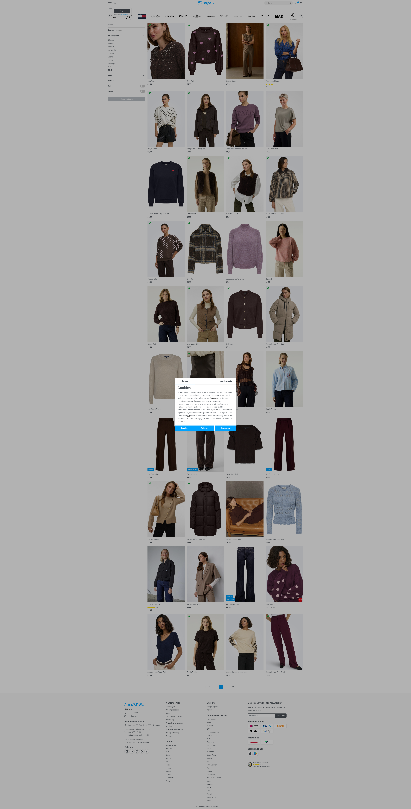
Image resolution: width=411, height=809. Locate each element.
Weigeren (204, 428)
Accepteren (225, 428)
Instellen (184, 428)
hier (188, 416)
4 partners (214, 398)
